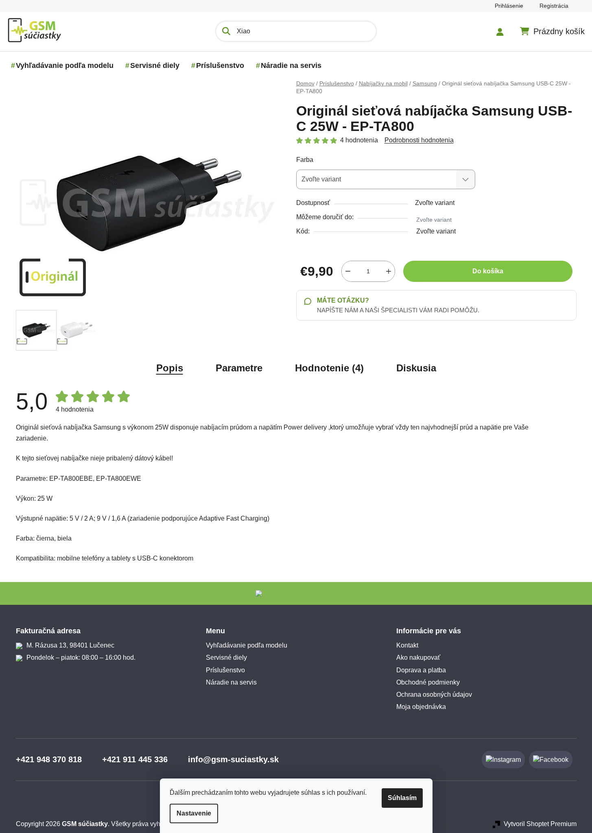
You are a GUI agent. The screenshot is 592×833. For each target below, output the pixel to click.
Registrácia (554, 5)
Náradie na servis (231, 682)
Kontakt (407, 645)
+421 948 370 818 (49, 759)
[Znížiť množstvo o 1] (348, 271)
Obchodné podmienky (428, 682)
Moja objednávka (421, 706)
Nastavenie (194, 813)
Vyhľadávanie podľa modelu (246, 645)
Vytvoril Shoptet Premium (540, 823)
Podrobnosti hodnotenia (419, 140)
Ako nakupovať (418, 657)
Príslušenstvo (225, 670)
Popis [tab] (169, 367)
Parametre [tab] (239, 367)
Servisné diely (226, 657)
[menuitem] (65, 65)
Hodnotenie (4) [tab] (329, 367)
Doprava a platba (421, 670)
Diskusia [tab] (416, 367)
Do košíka (487, 271)
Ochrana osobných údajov (434, 694)
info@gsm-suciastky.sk (233, 759)
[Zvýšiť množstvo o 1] (388, 271)
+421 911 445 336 (135, 759)
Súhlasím (402, 797)
